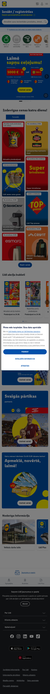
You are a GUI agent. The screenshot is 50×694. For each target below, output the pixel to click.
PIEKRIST (25, 352)
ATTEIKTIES (25, 366)
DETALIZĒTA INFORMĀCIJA (25, 359)
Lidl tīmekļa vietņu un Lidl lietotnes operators (24, 331)
